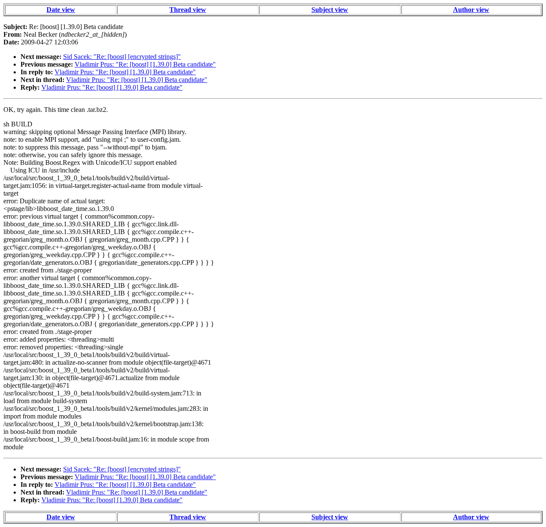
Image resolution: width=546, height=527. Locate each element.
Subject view (329, 9)
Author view (471, 9)
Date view (60, 9)
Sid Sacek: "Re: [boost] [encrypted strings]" (122, 56)
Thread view (187, 9)
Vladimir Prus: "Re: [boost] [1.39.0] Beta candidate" (145, 64)
